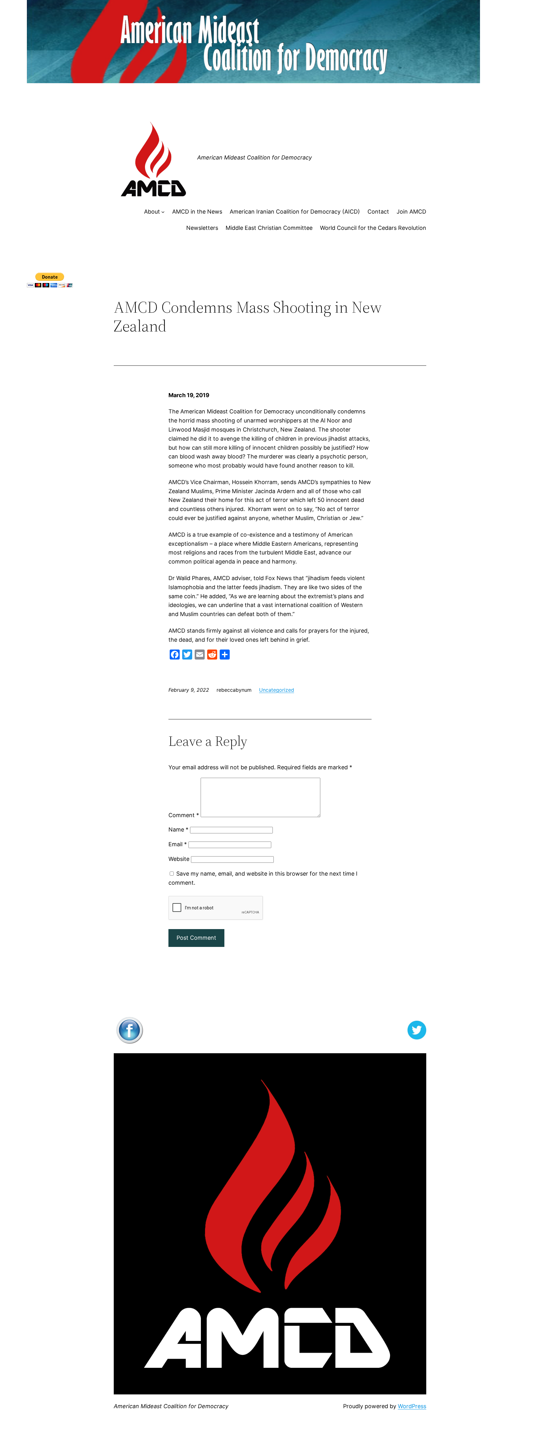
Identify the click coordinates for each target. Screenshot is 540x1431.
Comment (183, 815)
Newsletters (202, 228)
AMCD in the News (197, 211)
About (152, 211)
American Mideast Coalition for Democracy (254, 157)
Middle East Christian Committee (269, 228)
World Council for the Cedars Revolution (373, 228)
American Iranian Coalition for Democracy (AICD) (295, 211)
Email (177, 844)
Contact (378, 211)
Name (178, 829)
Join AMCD (411, 211)
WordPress (412, 1406)
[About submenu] (163, 212)
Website (178, 859)
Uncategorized (276, 690)
